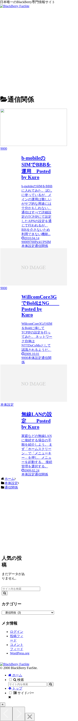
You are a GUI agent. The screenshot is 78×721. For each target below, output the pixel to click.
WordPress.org (19, 653)
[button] (4, 593)
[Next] (18, 714)
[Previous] (6, 714)
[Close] (30, 717)
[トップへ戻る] (2, 704)
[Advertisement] (39, 52)
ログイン (16, 631)
